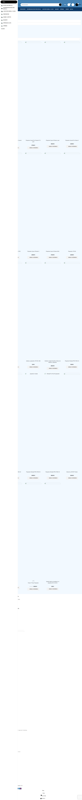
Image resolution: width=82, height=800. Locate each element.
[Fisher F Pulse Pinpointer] (33, 531)
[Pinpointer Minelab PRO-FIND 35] (33, 422)
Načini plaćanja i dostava (10, 771)
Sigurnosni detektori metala (10, 739)
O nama (6, 779)
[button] (33, 147)
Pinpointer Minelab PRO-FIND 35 (33, 471)
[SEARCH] (60, 4)
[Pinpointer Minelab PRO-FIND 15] (72, 311)
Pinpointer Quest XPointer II (33, 251)
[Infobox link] (43, 595)
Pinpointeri (7, 756)
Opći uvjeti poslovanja (9, 768)
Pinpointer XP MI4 (72, 251)
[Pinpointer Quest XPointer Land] (53, 90)
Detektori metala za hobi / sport (11, 736)
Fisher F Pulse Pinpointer (33, 582)
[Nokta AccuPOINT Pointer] (72, 422)
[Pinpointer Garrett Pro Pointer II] (72, 90)
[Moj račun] (73, 4)
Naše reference (8, 781)
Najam (6, 745)
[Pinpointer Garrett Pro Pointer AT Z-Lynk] (33, 90)
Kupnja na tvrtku (8, 773)
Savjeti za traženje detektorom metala (12, 751)
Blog (6, 783)
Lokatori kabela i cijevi (9, 741)
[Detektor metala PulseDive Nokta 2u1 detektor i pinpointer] (53, 311)
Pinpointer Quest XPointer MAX (52, 251)
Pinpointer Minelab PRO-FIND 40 (53, 471)
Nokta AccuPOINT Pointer (72, 471)
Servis (6, 766)
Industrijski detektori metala (10, 743)
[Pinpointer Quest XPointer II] (33, 201)
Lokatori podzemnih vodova (10, 760)
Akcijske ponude (8, 747)
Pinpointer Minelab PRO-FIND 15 (72, 360)
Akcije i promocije (8, 753)
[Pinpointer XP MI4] (72, 201)
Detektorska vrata (8, 758)
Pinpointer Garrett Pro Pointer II (72, 140)
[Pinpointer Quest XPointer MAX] (53, 201)
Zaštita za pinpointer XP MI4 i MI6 (33, 360)
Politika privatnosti (8, 775)
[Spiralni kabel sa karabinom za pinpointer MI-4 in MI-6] (53, 531)
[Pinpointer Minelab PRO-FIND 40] (53, 422)
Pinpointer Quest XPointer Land (52, 140)
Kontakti (6, 764)
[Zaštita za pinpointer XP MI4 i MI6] (33, 311)
